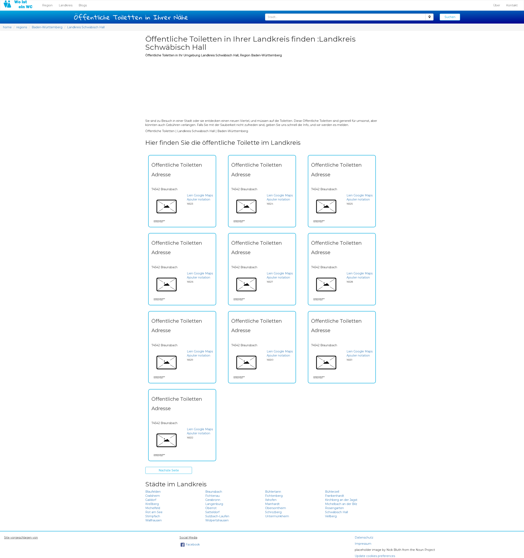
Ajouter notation (198, 199)
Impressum (363, 544)
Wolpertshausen (217, 520)
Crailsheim (152, 496)
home (7, 27)
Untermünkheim (277, 516)
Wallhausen (153, 520)
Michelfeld (152, 508)
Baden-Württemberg (47, 27)
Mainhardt (272, 504)
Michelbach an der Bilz (341, 504)
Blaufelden (153, 491)
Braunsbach (213, 491)
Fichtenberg (274, 496)
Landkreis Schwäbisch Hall (86, 27)
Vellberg (331, 516)
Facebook (193, 544)
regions (21, 27)
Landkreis (65, 5)
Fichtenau (212, 496)
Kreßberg (152, 504)
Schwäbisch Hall (336, 512)
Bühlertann (273, 491)
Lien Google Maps (200, 195)
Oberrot (211, 508)
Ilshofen (271, 500)
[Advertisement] (262, 88)
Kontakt (512, 5)
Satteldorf (212, 512)
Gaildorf (150, 500)
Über (496, 5)
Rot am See (154, 512)
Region (49, 5)
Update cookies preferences (375, 556)
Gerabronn (212, 500)
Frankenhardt (334, 496)
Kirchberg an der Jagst (341, 500)
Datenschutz (364, 537)
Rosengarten (334, 508)
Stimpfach (152, 516)
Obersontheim (275, 508)
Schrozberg (273, 512)
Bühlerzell (332, 491)
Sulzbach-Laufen (217, 516)
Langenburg (214, 504)
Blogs (83, 5)
